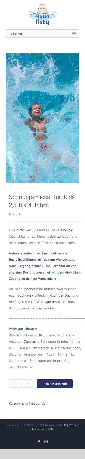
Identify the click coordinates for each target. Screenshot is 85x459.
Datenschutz (39, 429)
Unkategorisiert (36, 403)
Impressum (70, 425)
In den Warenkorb (55, 383)
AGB (50, 429)
